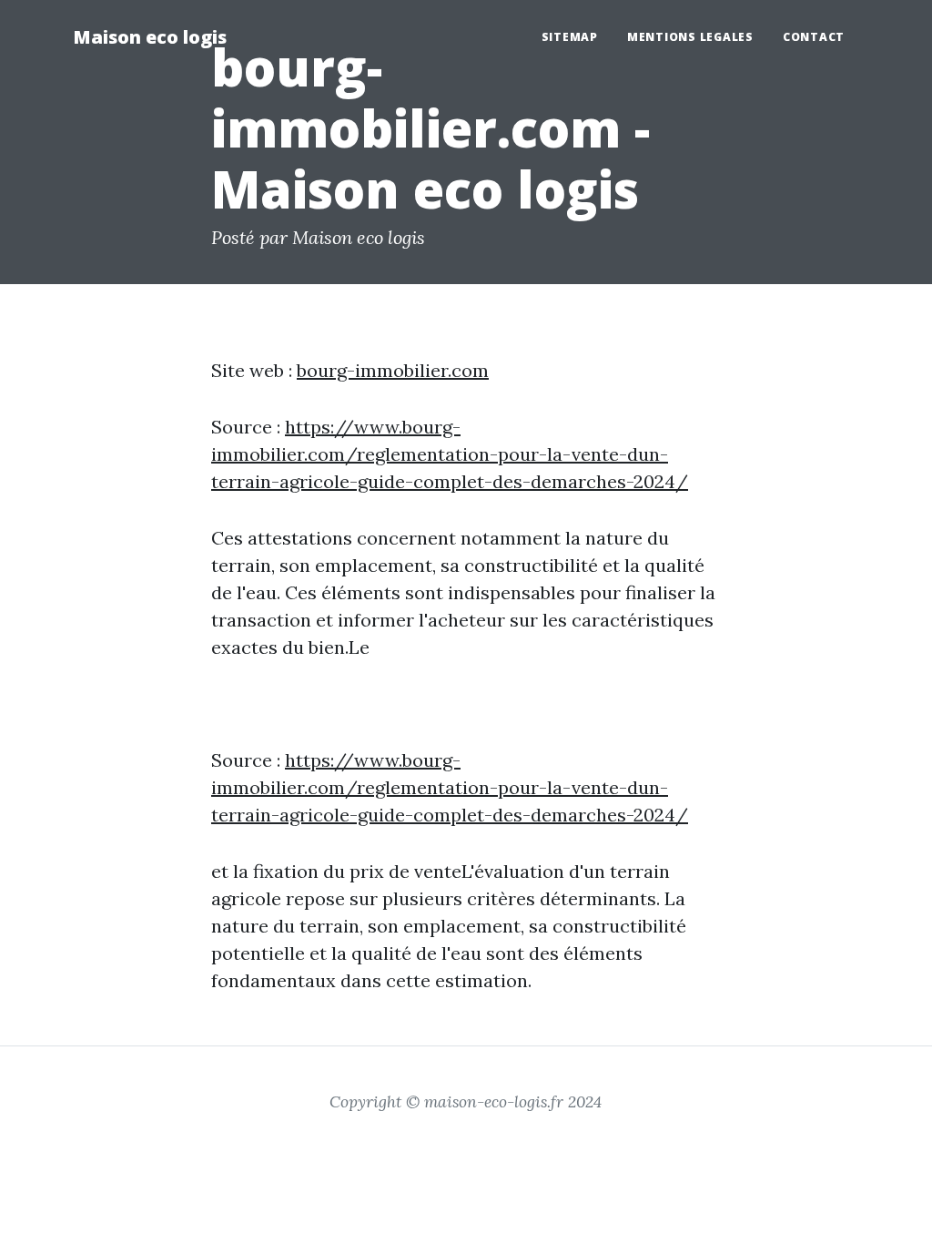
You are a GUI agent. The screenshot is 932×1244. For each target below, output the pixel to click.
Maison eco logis (150, 37)
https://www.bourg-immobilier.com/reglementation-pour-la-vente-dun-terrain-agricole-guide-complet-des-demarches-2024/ (449, 454)
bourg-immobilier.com (393, 370)
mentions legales (690, 37)
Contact (814, 37)
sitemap (570, 37)
